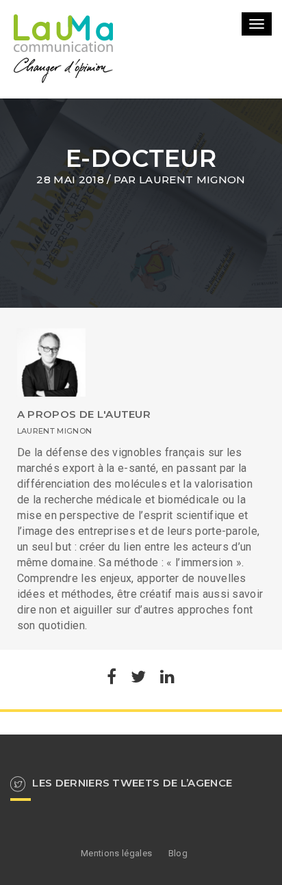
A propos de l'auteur (84, 414)
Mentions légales (116, 853)
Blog (178, 853)
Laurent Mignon (192, 179)
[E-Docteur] (111, 678)
